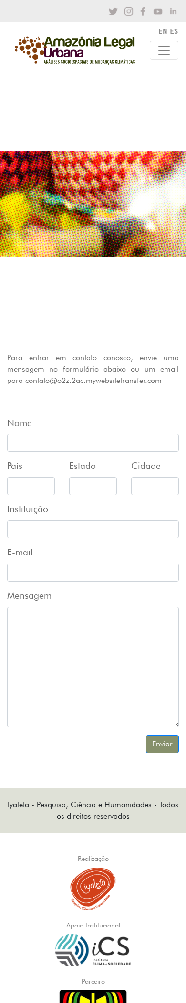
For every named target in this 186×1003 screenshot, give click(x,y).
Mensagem (29, 595)
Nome (19, 423)
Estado (82, 465)
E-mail (20, 552)
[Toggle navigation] (164, 50)
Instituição (27, 509)
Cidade (146, 465)
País (14, 465)
